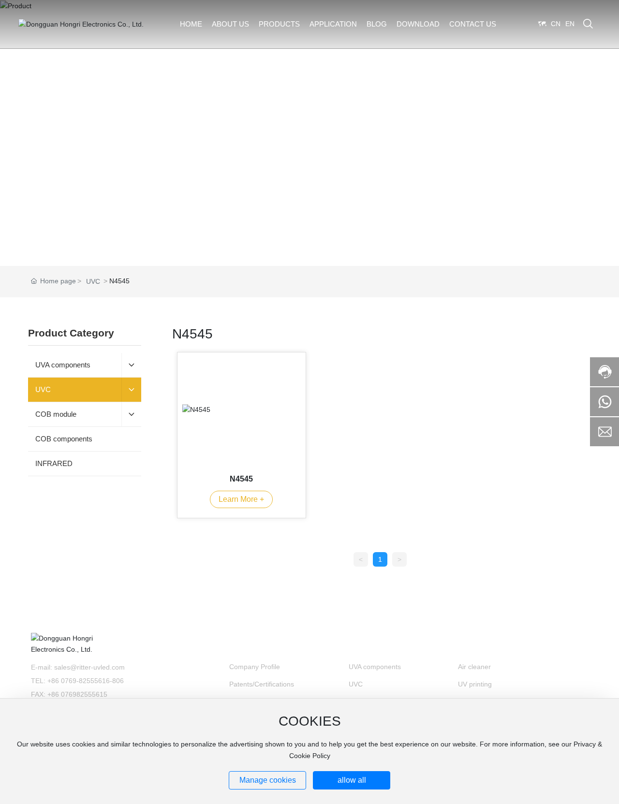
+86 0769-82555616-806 (85, 681)
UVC (93, 281)
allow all (352, 780)
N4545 (241, 479)
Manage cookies (267, 780)
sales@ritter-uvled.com (89, 667)
